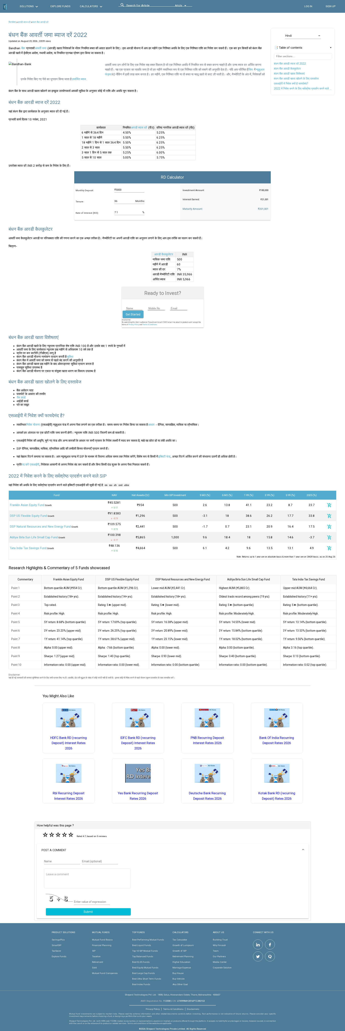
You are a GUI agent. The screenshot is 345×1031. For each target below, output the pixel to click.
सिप (251, 69)
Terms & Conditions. (150, 325)
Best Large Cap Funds (143, 973)
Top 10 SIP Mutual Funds (145, 950)
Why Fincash (219, 945)
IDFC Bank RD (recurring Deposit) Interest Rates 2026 (138, 743)
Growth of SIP (179, 950)
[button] (173, 850)
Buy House (177, 973)
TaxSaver (56, 950)
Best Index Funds (141, 984)
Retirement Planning (182, 956)
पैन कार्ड (21, 397)
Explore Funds (59, 956)
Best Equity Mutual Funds (145, 967)
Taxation (96, 956)
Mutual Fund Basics (102, 939)
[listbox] (303, 35)
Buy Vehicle (178, 978)
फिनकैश (12, 22)
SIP (93, 950)
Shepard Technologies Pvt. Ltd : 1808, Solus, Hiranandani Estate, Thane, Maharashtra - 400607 (172, 994)
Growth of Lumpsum (183, 945)
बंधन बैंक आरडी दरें (40, 22)
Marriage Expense (181, 967)
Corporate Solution (222, 967)
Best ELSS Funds (141, 962)
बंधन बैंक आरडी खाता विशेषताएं (289, 73)
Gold (94, 967)
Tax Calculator (179, 939)
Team (216, 950)
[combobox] (144, 7)
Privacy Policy (133, 325)
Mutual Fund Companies (105, 973)
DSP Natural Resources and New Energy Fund (40, 526)
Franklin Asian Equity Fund (27, 505)
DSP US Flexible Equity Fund (28, 516)
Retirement (97, 962)
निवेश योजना (33, 424)
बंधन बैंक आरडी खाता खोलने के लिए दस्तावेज (296, 78)
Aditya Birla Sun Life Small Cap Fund (34, 537)
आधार (151, 424)
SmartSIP (56, 945)
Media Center (220, 962)
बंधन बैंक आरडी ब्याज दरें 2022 (290, 63)
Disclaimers (193, 1009)
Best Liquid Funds (141, 945)
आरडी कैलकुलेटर (163, 254)
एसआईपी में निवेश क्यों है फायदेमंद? (291, 83)
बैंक (23, 48)
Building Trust (220, 939)
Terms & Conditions (173, 1009)
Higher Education (181, 962)
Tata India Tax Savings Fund (28, 548)
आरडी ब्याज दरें (24, 22)
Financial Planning (101, 945)
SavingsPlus (58, 939)
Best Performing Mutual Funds (148, 939)
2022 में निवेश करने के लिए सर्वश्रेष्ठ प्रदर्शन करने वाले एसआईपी (303, 88)
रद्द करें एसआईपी (30, 464)
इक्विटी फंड (164, 456)
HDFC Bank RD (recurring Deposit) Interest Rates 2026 (68, 743)
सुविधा (70, 356)
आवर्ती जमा (40, 48)
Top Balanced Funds (142, 956)
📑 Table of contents (288, 47)
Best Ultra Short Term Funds (146, 978)
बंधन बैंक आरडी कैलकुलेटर (287, 68)
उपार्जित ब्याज (79, 79)
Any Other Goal (180, 984)
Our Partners (219, 956)
